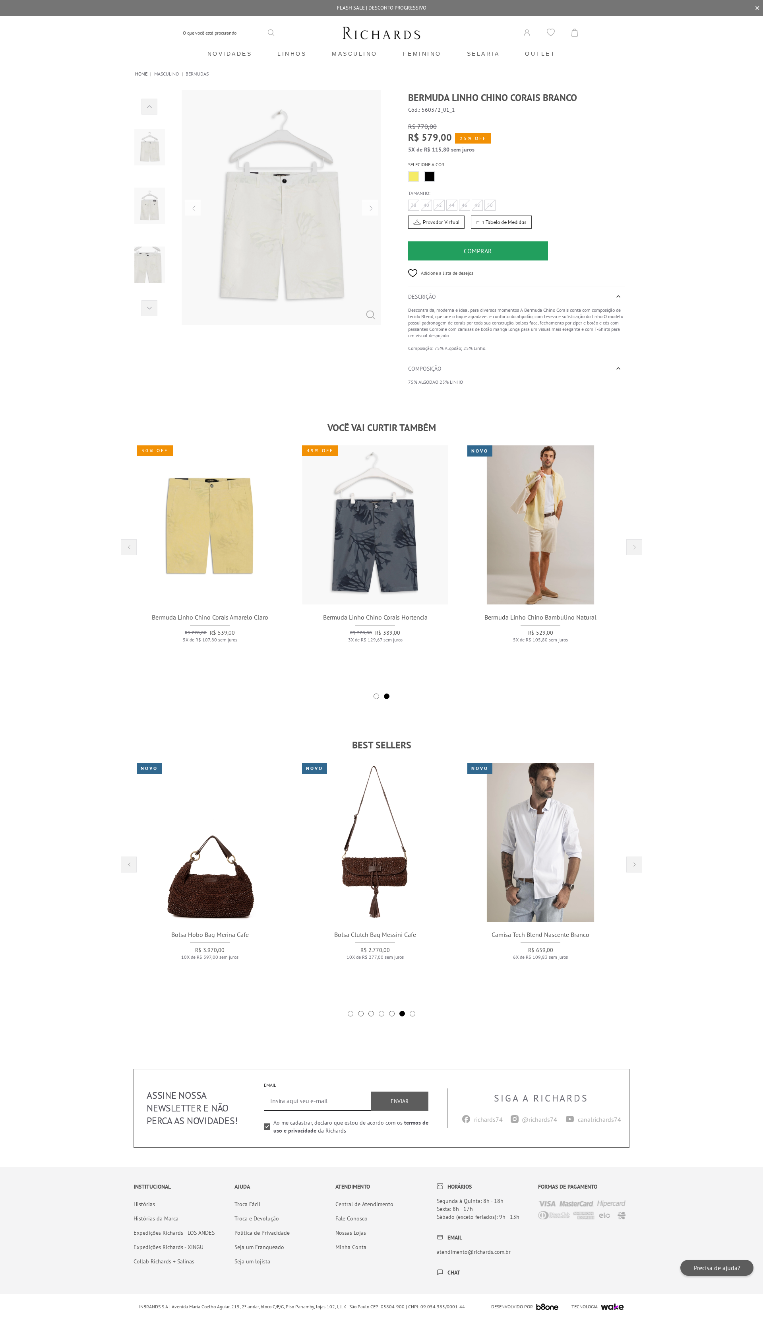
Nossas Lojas (350, 1232)
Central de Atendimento (364, 1204)
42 (439, 205)
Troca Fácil (247, 1204)
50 (490, 205)
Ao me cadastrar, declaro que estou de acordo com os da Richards (350, 1126)
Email (270, 1085)
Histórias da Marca (156, 1218)
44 (452, 205)
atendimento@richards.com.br (474, 1251)
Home (141, 74)
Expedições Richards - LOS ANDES (174, 1232)
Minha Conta (350, 1247)
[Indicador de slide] (376, 696)
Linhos (291, 54)
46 (464, 205)
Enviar (400, 1101)
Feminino (422, 54)
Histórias (144, 1204)
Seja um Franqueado (259, 1247)
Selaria (483, 54)
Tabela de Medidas (506, 222)
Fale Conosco (351, 1218)
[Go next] (370, 208)
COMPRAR (478, 251)
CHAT (453, 1272)
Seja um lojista (252, 1261)
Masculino (355, 54)
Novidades (229, 54)
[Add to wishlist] (413, 273)
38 (413, 205)
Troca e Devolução (256, 1218)
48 (477, 205)
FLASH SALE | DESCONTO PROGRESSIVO (381, 7)
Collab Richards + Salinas (164, 1261)
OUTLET (540, 54)
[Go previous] (193, 208)
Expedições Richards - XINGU (168, 1247)
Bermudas (197, 74)
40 (426, 205)
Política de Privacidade (262, 1232)
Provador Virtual (441, 222)
